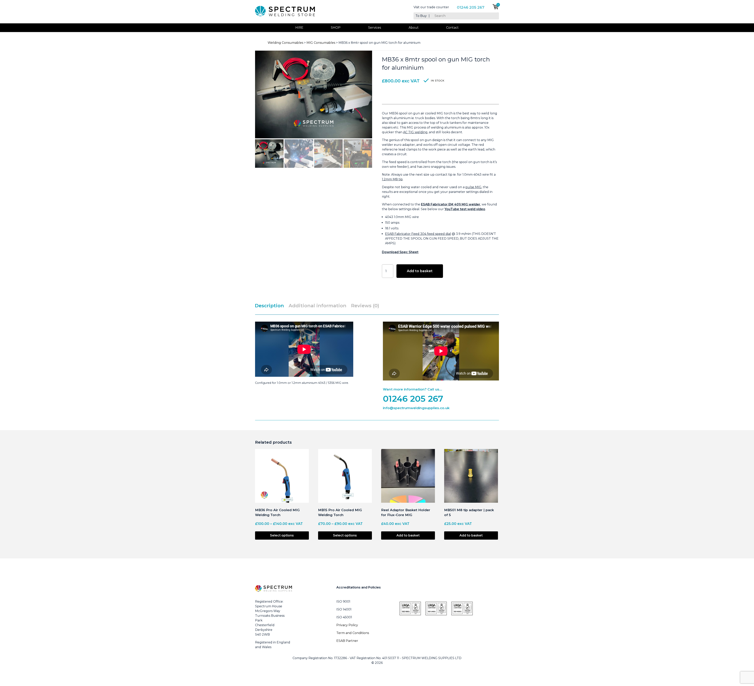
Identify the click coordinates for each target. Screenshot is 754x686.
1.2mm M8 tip (392, 179)
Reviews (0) (365, 305)
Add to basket (420, 271)
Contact (452, 27)
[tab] (271, 306)
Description (269, 305)
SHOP (335, 27)
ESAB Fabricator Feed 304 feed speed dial (418, 234)
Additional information (317, 305)
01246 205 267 (470, 7)
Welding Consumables (285, 43)
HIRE (299, 27)
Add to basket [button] (408, 535)
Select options (282, 535)
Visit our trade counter (431, 7)
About (414, 27)
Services (374, 27)
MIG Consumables (321, 43)
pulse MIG (473, 187)
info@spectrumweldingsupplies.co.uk (416, 408)
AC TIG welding (415, 132)
